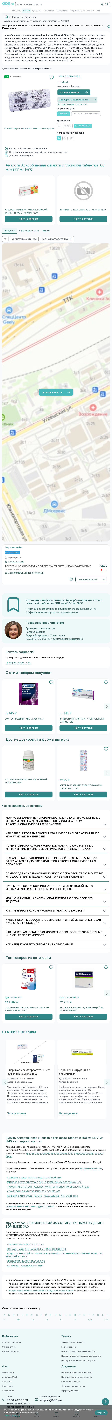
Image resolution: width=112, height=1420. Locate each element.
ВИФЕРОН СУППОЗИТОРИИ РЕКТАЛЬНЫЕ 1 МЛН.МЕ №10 (82, 720)
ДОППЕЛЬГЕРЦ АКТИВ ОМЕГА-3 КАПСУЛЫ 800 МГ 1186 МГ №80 (27, 1009)
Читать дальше (16, 1113)
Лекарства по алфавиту (73, 1342)
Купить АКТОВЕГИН (69, 997)
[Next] (107, 706)
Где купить (37, 11)
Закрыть (101, 1412)
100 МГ (67, 126)
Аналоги (26, 11)
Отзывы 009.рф (9, 1377)
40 (71, 138)
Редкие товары (68, 1347)
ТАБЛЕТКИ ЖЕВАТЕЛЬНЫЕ (86, 113)
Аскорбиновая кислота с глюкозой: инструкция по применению (41, 1290)
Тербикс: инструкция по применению (74, 1072)
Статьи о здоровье (11, 1342)
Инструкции (49, 11)
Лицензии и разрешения (73, 1386)
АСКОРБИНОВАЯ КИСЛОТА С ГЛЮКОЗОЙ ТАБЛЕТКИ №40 (26, 781)
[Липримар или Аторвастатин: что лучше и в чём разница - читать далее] (30, 1052)
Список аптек (8, 1347)
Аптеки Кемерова (10, 1351)
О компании (8, 1372)
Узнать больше (12, 1415)
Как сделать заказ (70, 1382)
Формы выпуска (78, 11)
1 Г (59, 126)
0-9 (106, 1319)
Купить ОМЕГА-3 (13, 997)
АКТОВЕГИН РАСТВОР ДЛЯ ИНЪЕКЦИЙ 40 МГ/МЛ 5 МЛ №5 (81, 1009)
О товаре (16, 11)
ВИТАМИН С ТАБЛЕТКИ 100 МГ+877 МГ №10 (83, 210)
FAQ (98, 11)
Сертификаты (62, 11)
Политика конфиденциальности (76, 1377)
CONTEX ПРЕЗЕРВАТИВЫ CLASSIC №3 (24, 719)
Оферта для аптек (70, 1391)
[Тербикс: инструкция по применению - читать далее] (81, 1052)
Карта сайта (8, 1391)
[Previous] (5, 1082)
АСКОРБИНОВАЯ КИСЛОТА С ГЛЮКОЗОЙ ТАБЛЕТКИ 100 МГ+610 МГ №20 (26, 211)
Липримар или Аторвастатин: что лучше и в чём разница (28, 1072)
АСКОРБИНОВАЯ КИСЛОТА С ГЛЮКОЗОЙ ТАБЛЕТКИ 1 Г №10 (81, 787)
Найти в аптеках (28, 219)
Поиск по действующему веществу (78, 1351)
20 (65, 138)
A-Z (90, 1319)
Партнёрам (7, 1386)
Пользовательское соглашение (76, 1372)
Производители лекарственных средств (81, 1356)
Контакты (7, 1382)
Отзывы (90, 11)
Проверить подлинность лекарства (78, 1360)
